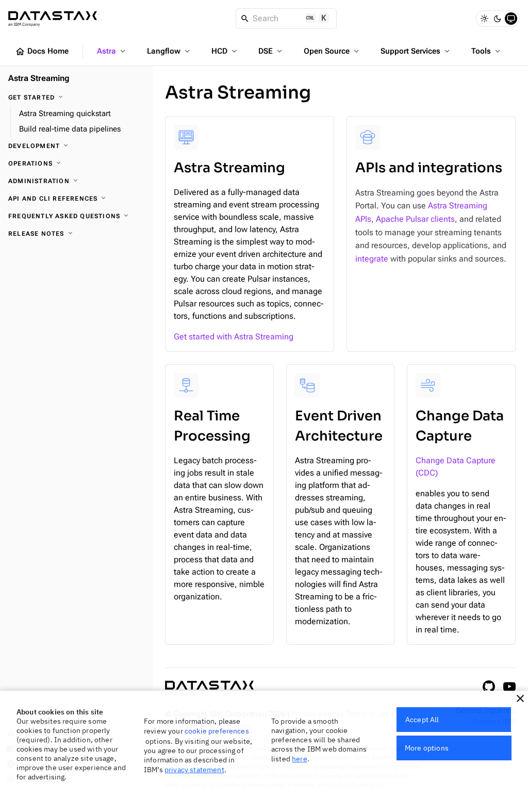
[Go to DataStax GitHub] (489, 686)
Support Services (416, 51)
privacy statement (194, 769)
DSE (271, 51)
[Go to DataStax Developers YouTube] (509, 686)
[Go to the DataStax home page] (209, 688)
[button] (520, 698)
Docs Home (42, 51)
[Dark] (497, 18)
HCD (225, 51)
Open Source (332, 51)
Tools (486, 51)
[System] (511, 18)
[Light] (484, 18)
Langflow (169, 51)
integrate (371, 259)
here (299, 758)
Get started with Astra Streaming (233, 336)
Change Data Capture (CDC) (456, 466)
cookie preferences (217, 731)
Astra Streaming (39, 78)
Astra (112, 51)
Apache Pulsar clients (415, 219)
